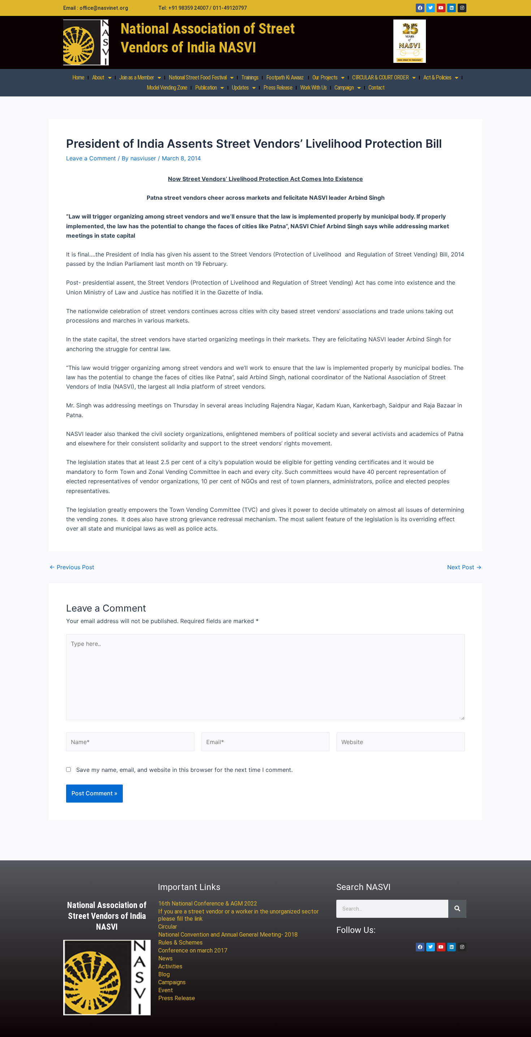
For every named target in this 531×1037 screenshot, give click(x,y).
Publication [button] (206, 87)
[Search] (457, 909)
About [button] (98, 77)
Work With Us (313, 87)
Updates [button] (240, 87)
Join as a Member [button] (136, 77)
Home (78, 77)
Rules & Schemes (180, 942)
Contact (376, 87)
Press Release (277, 87)
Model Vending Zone (167, 87)
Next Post (464, 567)
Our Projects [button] (324, 77)
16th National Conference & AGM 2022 (207, 903)
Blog (164, 974)
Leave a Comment (91, 158)
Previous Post (71, 567)
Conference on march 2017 (192, 950)
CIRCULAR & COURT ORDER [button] (380, 77)
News (165, 958)
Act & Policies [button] (437, 77)
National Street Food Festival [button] (197, 77)
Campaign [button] (344, 87)
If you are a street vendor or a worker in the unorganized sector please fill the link (238, 915)
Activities (170, 966)
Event (165, 990)
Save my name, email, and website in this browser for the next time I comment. (184, 769)
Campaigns (172, 982)
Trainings (249, 77)
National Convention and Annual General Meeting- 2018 (228, 934)
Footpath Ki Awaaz (285, 77)
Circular (167, 926)
